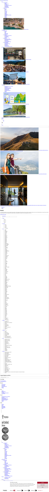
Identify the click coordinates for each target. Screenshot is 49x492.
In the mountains (7, 333)
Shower (6, 323)
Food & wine (5, 38)
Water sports (6, 33)
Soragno (6, 310)
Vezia (5, 316)
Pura (5, 301)
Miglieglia (6, 14)
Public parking (6, 369)
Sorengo (6, 311)
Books (5, 91)
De (3, 120)
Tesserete (6, 17)
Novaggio (6, 291)
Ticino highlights (7, 45)
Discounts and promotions (8, 88)
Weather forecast (7, 89)
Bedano (6, 236)
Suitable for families (7, 360)
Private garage (6, 365)
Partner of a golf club (7, 340)
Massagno (6, 282)
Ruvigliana (6, 304)
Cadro (5, 248)
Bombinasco (6, 243)
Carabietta (6, 253)
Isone (5, 275)
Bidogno (6, 238)
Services (3, 351)
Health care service (7, 343)
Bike (5, 32)
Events (2, 476)
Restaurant (6, 358)
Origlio (6, 16)
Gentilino (6, 270)
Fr (3, 121)
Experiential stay (7, 7)
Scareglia (6, 306)
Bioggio (6, 240)
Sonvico (6, 309)
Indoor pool (6, 341)
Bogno (6, 242)
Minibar (6, 326)
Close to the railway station (8, 337)
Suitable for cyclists (7, 339)
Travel (4, 85)
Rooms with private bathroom (8, 322)
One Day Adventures (7, 43)
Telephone (6, 328)
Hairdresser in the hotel (7, 357)
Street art (6, 37)
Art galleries (6, 465)
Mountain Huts (7, 6)
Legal (2, 405)
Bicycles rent (6, 356)
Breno (5, 9)
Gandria (6, 453)
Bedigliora (6, 237)
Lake (5, 461)
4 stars (5, 226)
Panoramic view (7, 334)
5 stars (5, 227)
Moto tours (6, 474)
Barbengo (6, 235)
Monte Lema (6, 287)
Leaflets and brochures (7, 90)
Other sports (6, 463)
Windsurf (6, 350)
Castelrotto (6, 256)
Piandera (6, 296)
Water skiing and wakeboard (8, 345)
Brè (5, 450)
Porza (5, 299)
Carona (6, 11)
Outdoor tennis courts (7, 347)
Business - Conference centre (8, 364)
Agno (5, 229)
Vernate (6, 315)
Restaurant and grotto (7, 468)
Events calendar (7, 478)
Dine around (6, 40)
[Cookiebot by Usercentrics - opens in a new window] (5, 490)
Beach (5, 372)
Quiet (5, 331)
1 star (5, 224)
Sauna (5, 344)
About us (3, 404)
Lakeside (6, 335)
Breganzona (6, 245)
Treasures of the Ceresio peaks (8, 46)
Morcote (6, 15)
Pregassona (6, 300)
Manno (6, 281)
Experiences (6, 44)
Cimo (5, 259)
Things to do (3, 459)
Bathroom (6, 321)
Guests (3, 218)
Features (3, 320)
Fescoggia (6, 269)
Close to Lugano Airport (8, 336)
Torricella (6, 314)
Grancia (6, 272)
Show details (40, 490)
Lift (5, 362)
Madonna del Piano (7, 279)
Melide (6, 13)
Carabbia (6, 252)
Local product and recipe (8, 41)
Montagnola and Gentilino (8, 455)
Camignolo (6, 250)
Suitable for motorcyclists (8, 361)
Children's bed (6, 325)
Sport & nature (5, 30)
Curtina (6, 265)
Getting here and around (8, 87)
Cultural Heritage (7, 466)
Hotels (5, 3)
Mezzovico (6, 284)
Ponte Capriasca (7, 297)
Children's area (6, 367)
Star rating (3, 223)
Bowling (6, 363)
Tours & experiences (5, 42)
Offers (2, 118)
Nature (6, 31)
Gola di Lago (6, 271)
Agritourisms (3, 393)
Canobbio (6, 251)
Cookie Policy (3, 407)
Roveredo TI (6, 303)
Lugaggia (6, 277)
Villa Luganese (7, 319)
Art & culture (5, 34)
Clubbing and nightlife (7, 477)
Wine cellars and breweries (8, 39)
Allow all (42, 482)
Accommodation (5, 2)
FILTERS (1, 214)
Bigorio (6, 8)
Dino (5, 267)
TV (5, 329)
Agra (5, 230)
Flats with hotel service (7, 354)
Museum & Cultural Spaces (8, 35)
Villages (4, 448)
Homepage (3, 207)
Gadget (3, 400)
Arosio (6, 233)
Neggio (6, 290)
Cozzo (5, 262)
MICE (2, 117)
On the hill (6, 332)
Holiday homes (4, 391)
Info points (3, 397)
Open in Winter (7, 353)
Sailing (6, 348)
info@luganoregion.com (3, 381)
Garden (6, 366)
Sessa (5, 307)
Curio (5, 264)
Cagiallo (6, 249)
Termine (6, 312)
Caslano (6, 12)
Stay (2, 442)
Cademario (6, 247)
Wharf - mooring (7, 370)
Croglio (6, 266)
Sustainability (3, 406)
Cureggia (6, 263)
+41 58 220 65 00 (3, 380)
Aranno (6, 232)
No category (6, 228)
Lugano (6, 278)
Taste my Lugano (7, 470)
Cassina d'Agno (7, 255)
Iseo (5, 274)
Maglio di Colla (7, 280)
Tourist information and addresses (9, 86)
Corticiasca (6, 261)
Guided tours (6, 472)
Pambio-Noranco (7, 294)
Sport (3, 338)
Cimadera (6, 258)
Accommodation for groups (8, 5)
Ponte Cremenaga (7, 298)
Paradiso (6, 295)
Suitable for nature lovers (8, 359)
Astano (6, 234)
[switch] (22, 490)
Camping (6, 4)
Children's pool (7, 342)
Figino (5, 268)
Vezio (5, 317)
